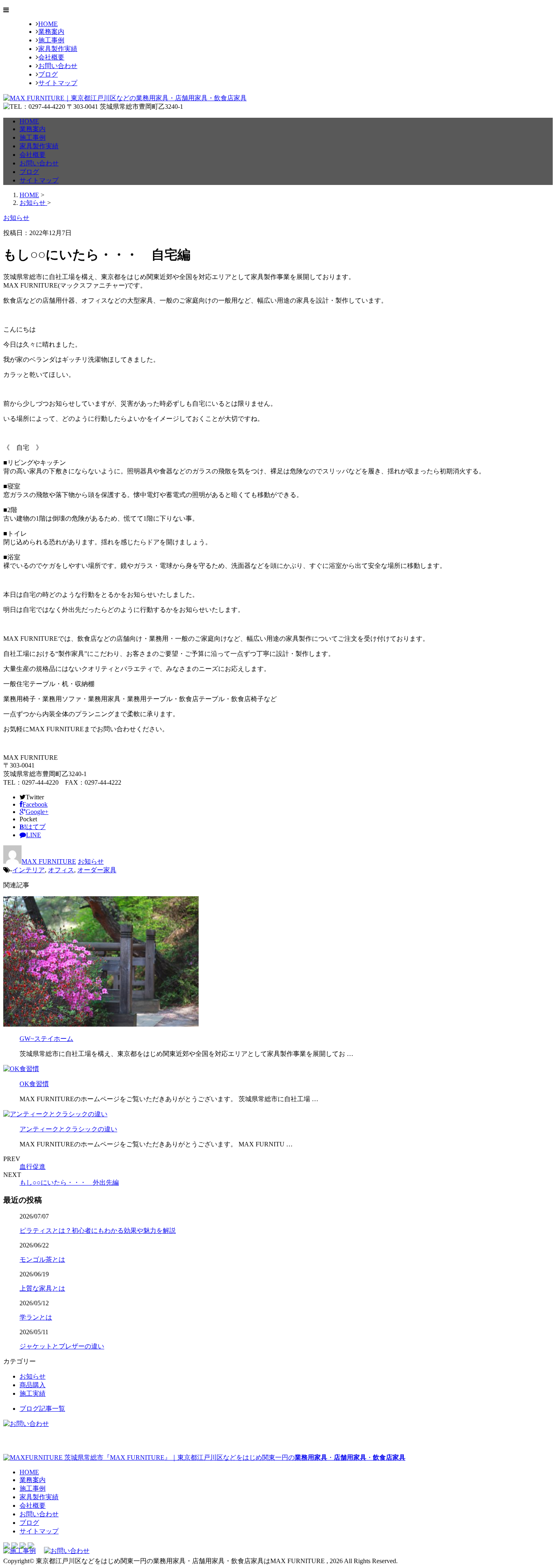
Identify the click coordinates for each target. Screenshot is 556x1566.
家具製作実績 (57, 48)
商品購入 (33, 1384)
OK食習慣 (34, 1083)
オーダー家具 (96, 870)
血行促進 (33, 1166)
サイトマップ (57, 82)
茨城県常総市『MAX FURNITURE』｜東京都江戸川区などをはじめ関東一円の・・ (234, 1457)
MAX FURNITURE (49, 861)
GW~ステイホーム (46, 1038)
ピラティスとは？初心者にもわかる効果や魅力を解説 (98, 1230)
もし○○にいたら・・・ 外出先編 (69, 1182)
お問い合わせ (57, 65)
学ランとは (36, 1317)
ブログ (48, 74)
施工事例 (51, 40)
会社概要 (51, 57)
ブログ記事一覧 (42, 1408)
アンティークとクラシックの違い (68, 1129)
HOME (48, 23)
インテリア (28, 870)
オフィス (61, 870)
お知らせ (91, 861)
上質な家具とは (42, 1288)
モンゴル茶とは (42, 1259)
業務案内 (51, 31)
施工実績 (33, 1393)
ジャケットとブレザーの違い (62, 1346)
